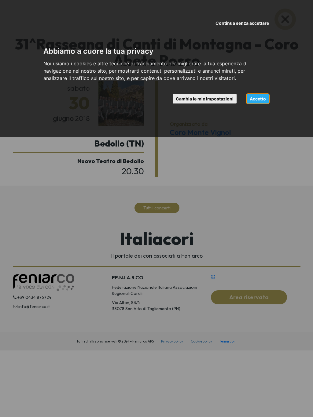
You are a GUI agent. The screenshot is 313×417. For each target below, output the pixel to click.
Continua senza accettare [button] (242, 23)
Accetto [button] (258, 98)
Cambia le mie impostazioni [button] (205, 98)
